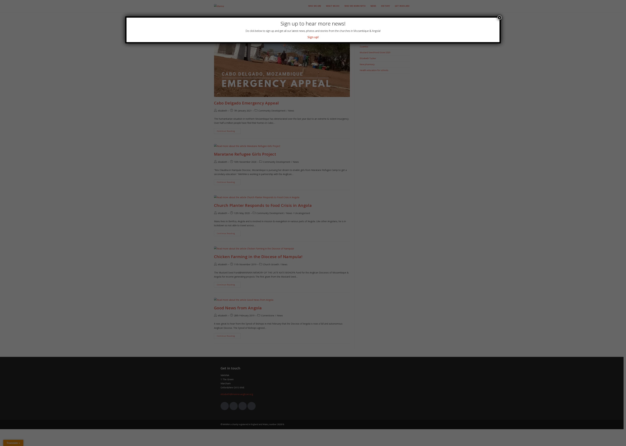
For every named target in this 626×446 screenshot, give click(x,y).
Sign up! (313, 37)
